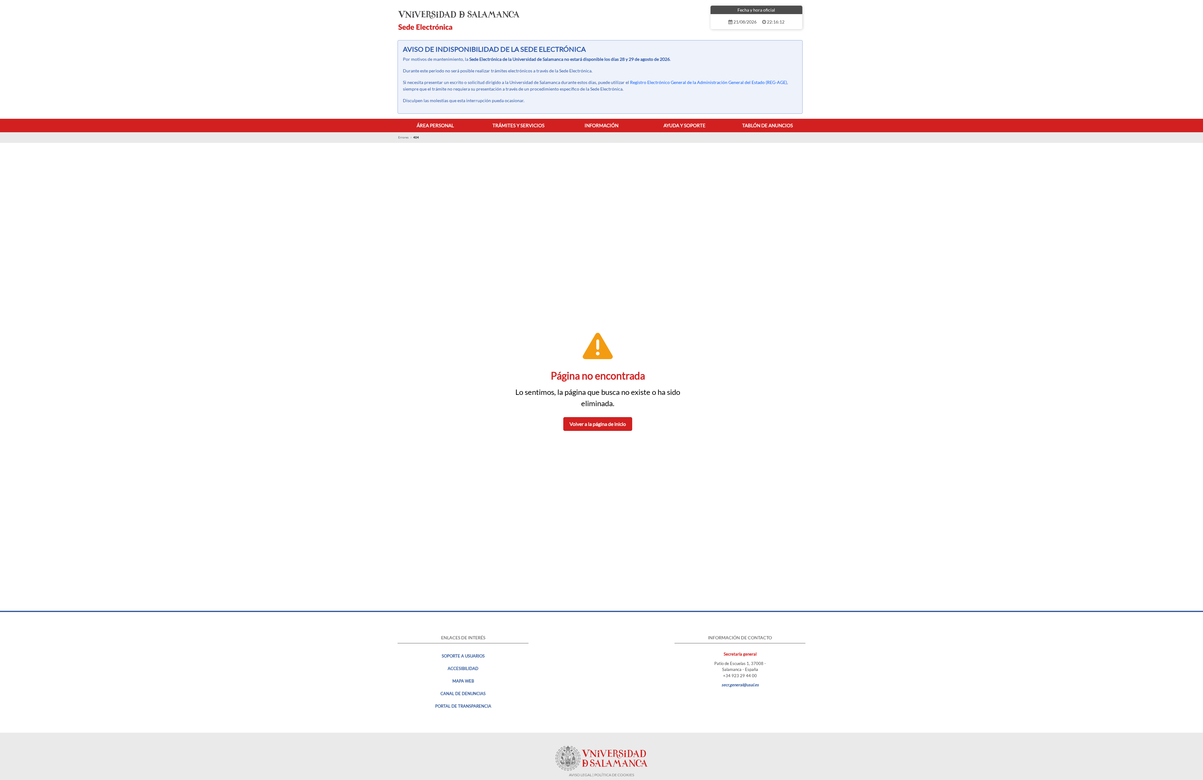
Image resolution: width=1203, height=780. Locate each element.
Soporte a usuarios (463, 655)
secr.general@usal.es (740, 684)
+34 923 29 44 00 (740, 675)
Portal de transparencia (463, 706)
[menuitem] (435, 125)
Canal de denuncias (463, 693)
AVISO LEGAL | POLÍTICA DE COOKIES (601, 774)
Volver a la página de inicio (598, 424)
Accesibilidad (463, 668)
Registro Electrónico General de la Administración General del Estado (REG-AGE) (708, 82)
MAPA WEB (463, 680)
